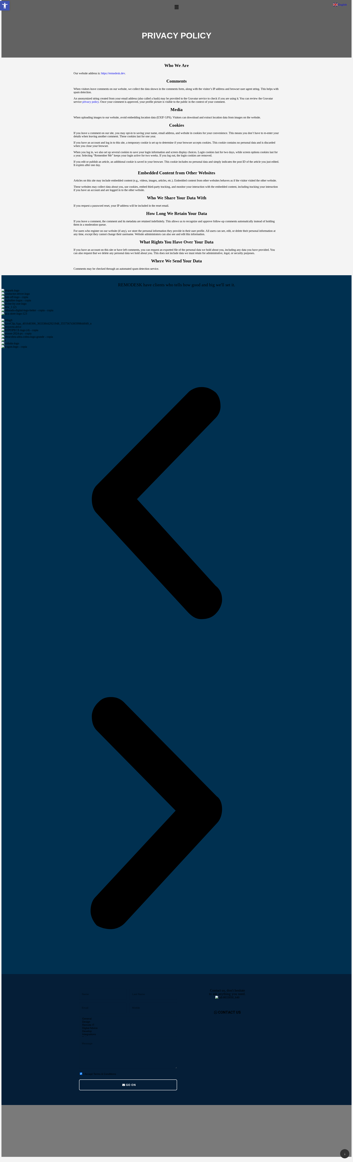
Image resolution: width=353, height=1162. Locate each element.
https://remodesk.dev (113, 73)
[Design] (127, 1021)
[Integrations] (127, 1034)
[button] (176, 7)
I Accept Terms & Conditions (99, 1073)
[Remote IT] (127, 1024)
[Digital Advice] (127, 1028)
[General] (127, 1018)
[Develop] (127, 1031)
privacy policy (90, 101)
